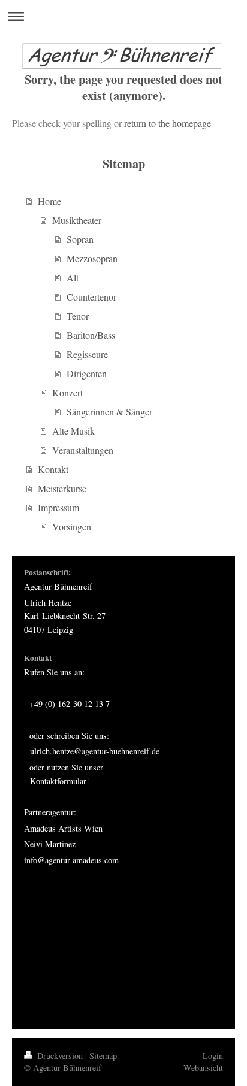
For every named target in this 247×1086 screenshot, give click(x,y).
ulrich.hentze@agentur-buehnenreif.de (94, 751)
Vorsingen (71, 526)
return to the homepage (167, 123)
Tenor (78, 316)
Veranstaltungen (82, 450)
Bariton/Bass (91, 335)
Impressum (58, 507)
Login (213, 1055)
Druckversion (60, 1055)
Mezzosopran (92, 258)
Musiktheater (76, 220)
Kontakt (53, 469)
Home (49, 201)
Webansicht (203, 1067)
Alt (73, 277)
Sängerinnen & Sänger (109, 411)
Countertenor (91, 296)
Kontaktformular (58, 781)
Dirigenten (87, 373)
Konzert (67, 392)
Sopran (80, 239)
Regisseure (87, 354)
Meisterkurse (62, 488)
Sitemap (103, 1055)
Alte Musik (73, 430)
